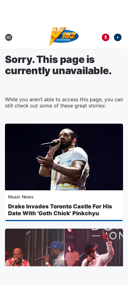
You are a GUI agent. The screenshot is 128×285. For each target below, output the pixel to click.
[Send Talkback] (105, 37)
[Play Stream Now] (117, 37)
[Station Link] (64, 37)
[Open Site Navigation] (8, 37)
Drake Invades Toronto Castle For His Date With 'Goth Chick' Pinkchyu (60, 209)
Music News (21, 196)
